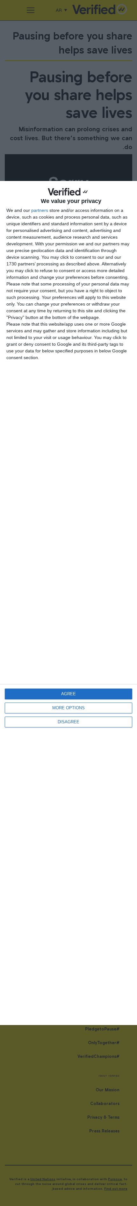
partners (39, 210)
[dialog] (68, 603)
